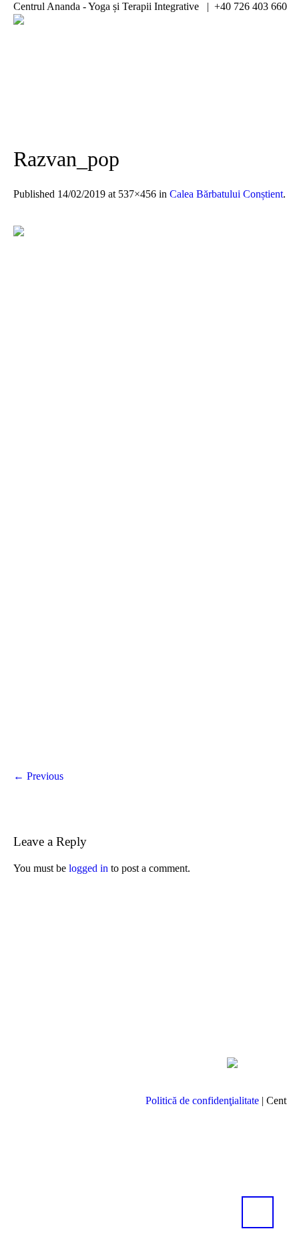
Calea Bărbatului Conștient (226, 194)
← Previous (38, 776)
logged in (88, 868)
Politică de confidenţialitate (202, 1100)
